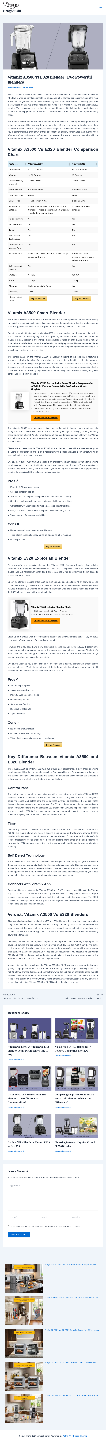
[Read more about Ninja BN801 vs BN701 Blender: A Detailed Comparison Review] (76, 1030)
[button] (25, 164)
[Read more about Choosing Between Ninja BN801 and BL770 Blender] (76, 1126)
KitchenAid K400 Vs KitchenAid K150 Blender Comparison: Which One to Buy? (29, 1050)
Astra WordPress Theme (75, 1436)
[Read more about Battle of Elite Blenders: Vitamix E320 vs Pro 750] (29, 1126)
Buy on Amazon (38, 299)
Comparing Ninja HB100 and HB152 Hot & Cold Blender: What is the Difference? (74, 1098)
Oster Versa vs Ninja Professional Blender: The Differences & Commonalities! (27, 1098)
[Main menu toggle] (100, 7)
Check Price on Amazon (46, 417)
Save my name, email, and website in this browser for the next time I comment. (46, 1226)
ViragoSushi (12, 10)
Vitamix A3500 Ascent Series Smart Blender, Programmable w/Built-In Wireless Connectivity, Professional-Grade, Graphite (62, 386)
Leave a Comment (16, 1059)
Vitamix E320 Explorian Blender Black (51, 607)
